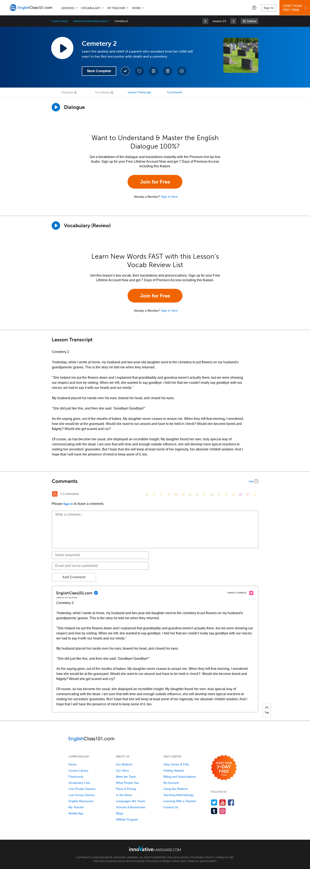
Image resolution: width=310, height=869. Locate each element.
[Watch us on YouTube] (222, 802)
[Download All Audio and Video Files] (181, 71)
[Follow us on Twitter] (214, 802)
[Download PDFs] (167, 71)
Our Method (124, 764)
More (136, 8)
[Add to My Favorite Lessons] (139, 71)
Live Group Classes (82, 795)
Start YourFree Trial (292, 8)
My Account (171, 782)
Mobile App (76, 813)
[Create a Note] (153, 71)
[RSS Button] (55, 494)
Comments (174, 92)
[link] (205, 21)
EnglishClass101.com (181, 857)
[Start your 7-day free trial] (224, 768)
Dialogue (67, 92)
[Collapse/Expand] (155, 481)
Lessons (67, 8)
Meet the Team (126, 776)
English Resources (81, 801)
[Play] (56, 225)
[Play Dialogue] (56, 107)
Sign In (269, 7)
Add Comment (73, 577)
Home (73, 764)
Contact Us (170, 807)
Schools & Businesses (130, 807)
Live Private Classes (82, 789)
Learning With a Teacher (179, 801)
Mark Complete (99, 71)
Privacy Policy (204, 857)
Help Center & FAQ (176, 764)
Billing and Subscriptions (179, 776)
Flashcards (76, 776)
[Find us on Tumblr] (214, 811)
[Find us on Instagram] (222, 811)
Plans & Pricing (126, 789)
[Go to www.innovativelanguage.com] (155, 848)
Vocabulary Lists (79, 782)
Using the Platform (175, 789)
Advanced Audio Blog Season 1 (91, 21)
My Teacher (116, 8)
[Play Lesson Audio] (62, 48)
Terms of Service (198, 861)
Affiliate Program (127, 819)
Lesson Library (60, 21)
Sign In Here (169, 196)
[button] (254, 7)
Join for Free (155, 182)
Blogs (119, 813)
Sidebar (252, 21)
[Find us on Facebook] (231, 802)
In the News (124, 795)
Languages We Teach (130, 801)
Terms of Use (224, 857)
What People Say (127, 782)
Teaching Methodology (178, 795)
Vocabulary (90, 8)
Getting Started (173, 770)
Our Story (122, 770)
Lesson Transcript (139, 92)
